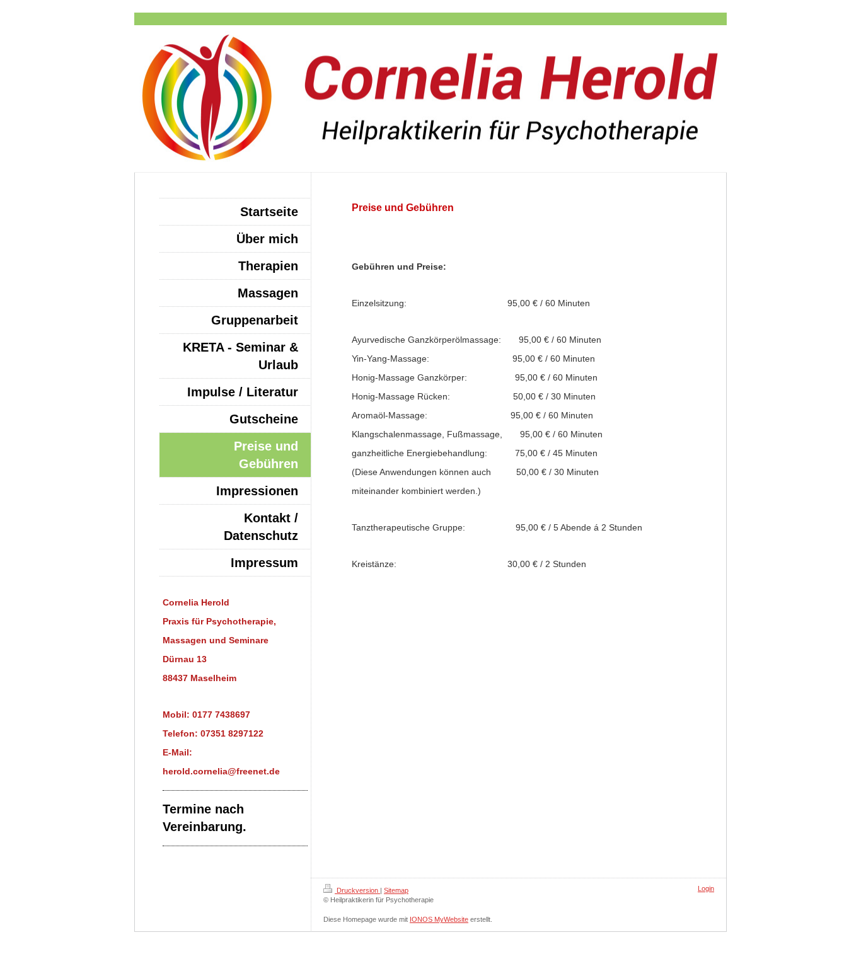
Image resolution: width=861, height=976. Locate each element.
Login (706, 888)
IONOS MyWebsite (439, 919)
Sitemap (396, 890)
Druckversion (357, 890)
